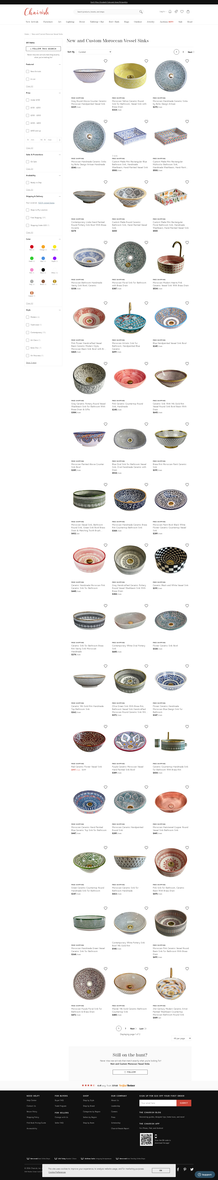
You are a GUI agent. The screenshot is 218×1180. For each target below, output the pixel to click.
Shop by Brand (89, 1106)
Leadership (115, 1106)
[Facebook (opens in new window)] (178, 1169)
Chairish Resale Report (120, 1128)
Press (113, 1117)
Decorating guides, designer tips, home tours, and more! (162, 1117)
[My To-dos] (170, 12)
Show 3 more (31, 363)
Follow (131, 1072)
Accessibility (32, 1128)
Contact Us (31, 1106)
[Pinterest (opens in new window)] (185, 1169)
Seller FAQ (59, 1123)
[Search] (141, 11)
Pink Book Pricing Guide (36, 1123)
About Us (115, 1100)
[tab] (43, 71)
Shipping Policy (33, 1117)
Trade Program (60, 1106)
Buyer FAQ (59, 1100)
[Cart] (188, 12)
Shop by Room (88, 1123)
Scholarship (115, 1123)
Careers (114, 1111)
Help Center (31, 1100)
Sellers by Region (90, 1117)
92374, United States (46, 203)
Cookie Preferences (57, 1172)
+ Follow (43, 49)
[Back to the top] (212, 1164)
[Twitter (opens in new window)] (192, 1169)
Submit (184, 1103)
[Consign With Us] (176, 12)
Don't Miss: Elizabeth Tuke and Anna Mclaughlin (108, 2)
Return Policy (32, 1111)
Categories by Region (91, 1111)
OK (161, 1170)
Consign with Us (61, 1117)
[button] (182, 12)
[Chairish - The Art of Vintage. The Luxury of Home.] (36, 11)
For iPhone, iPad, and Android (151, 1128)
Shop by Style (88, 1100)
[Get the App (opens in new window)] (146, 1139)
